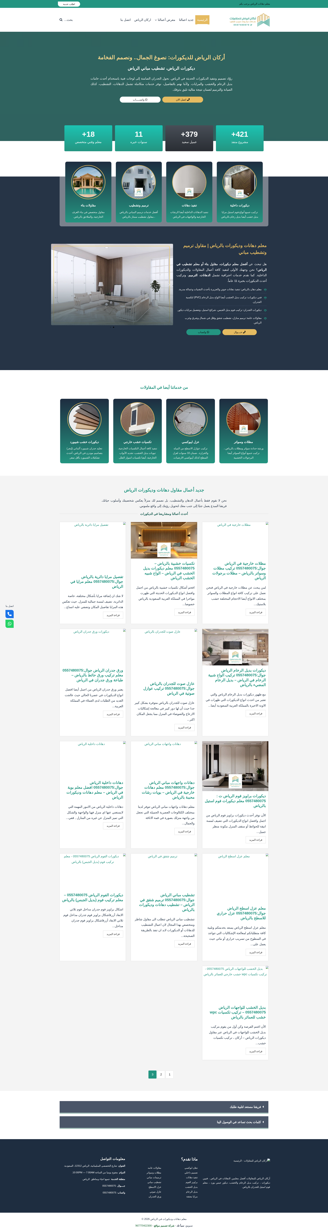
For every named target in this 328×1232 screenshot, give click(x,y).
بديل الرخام (192, 1191)
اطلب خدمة (69, 4)
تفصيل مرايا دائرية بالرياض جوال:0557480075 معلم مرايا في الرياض (96, 582)
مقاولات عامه (154, 1167)
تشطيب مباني (154, 1182)
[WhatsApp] (9, 624)
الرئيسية (202, 20)
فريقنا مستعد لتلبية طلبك (245, 1107)
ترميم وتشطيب (139, 205)
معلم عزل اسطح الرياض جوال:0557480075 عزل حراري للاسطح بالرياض (241, 913)
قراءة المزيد (255, 612)
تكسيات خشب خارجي (138, 442)
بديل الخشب (191, 1187)
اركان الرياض (142, 20)
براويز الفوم (192, 1182)
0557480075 (109, 1185)
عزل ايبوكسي (190, 442)
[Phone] (9, 614)
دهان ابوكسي (191, 1167)
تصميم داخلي (191, 1172)
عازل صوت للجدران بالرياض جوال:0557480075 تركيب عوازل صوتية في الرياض (169, 688)
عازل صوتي (155, 1191)
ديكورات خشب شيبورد (84, 442)
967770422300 (143, 1225)
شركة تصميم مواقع (164, 1225)
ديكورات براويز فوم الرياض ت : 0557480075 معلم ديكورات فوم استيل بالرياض (235, 801)
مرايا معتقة (192, 1196)
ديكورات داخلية (239, 205)
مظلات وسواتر (243, 442)
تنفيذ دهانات (189, 205)
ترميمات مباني (154, 1177)
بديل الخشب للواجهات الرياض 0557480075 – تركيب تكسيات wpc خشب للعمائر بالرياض (238, 1012)
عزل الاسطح (155, 1187)
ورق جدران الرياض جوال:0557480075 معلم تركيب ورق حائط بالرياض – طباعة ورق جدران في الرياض (93, 675)
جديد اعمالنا (186, 20)
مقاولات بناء (88, 205)
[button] (55, 284)
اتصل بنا (125, 20)
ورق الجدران (155, 1196)
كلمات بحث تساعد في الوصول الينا (239, 1122)
